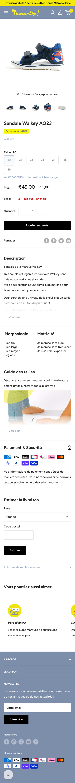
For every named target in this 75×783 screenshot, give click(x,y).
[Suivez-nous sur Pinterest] (21, 742)
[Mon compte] (60, 12)
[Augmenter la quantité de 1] (43, 211)
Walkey (9, 139)
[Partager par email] (68, 240)
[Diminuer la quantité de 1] (23, 211)
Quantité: (10, 211)
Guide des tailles (14, 177)
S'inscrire (16, 719)
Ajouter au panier (37, 225)
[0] (68, 12)
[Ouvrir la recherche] (53, 12)
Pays (7, 508)
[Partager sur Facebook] (46, 240)
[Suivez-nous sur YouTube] (28, 742)
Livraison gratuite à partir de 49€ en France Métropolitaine (37, 3)
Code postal (12, 526)
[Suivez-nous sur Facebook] (6, 742)
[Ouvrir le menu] (6, 12)
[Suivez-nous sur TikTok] (35, 742)
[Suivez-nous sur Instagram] (14, 742)
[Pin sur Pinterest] (54, 240)
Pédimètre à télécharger (43, 177)
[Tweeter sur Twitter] (61, 240)
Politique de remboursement (22, 567)
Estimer (15, 550)
